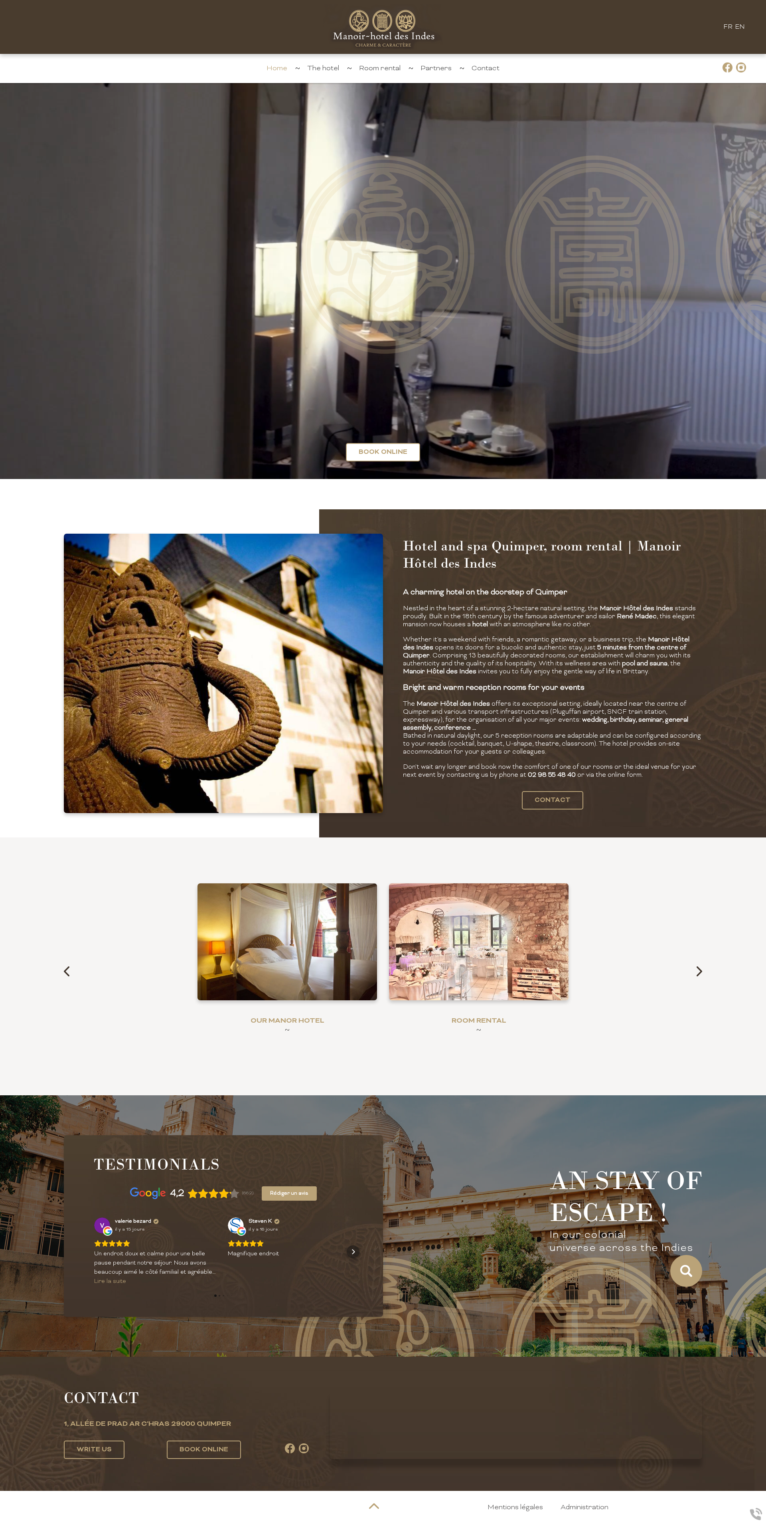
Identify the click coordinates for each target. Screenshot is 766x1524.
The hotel (323, 68)
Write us (94, 1449)
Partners (436, 68)
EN (740, 27)
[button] (93, 1251)
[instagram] (741, 68)
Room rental (380, 68)
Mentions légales (515, 1507)
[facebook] (727, 68)
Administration (584, 1507)
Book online (383, 452)
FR (727, 27)
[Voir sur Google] (102, 1225)
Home (277, 68)
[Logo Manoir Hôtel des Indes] (383, 27)
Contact (485, 68)
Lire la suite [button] (110, 1281)
